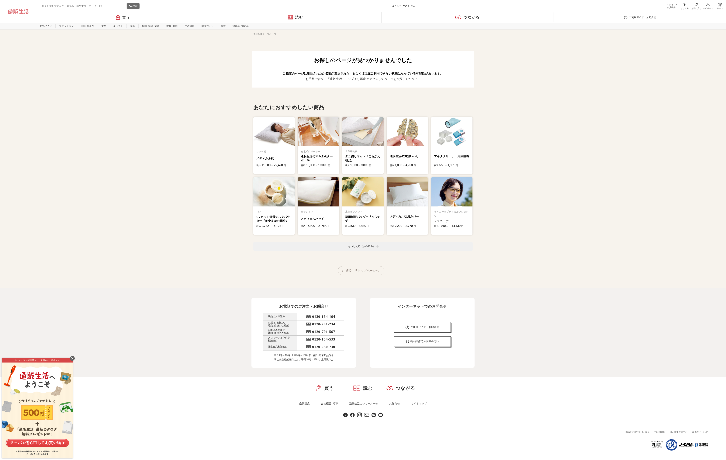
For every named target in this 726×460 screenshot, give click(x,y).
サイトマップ (419, 403)
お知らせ (394, 403)
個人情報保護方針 (678, 432)
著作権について (700, 432)
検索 (134, 6)
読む (299, 17)
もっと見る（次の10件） (361, 246)
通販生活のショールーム (363, 403)
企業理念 (304, 403)
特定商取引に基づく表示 (637, 432)
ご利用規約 (659, 432)
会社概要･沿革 (329, 403)
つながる (472, 17)
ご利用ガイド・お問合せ (642, 17)
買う (126, 17)
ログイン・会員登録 (672, 6)
